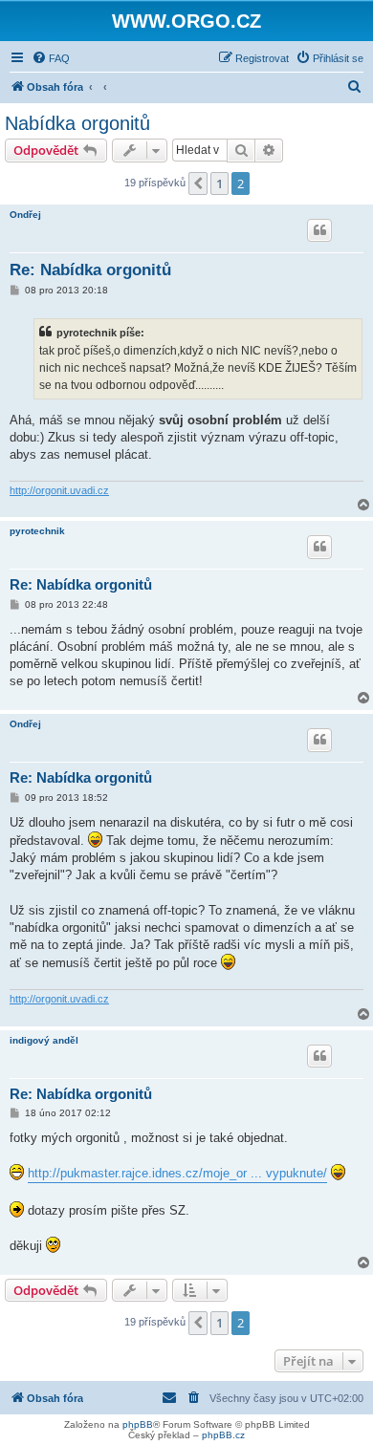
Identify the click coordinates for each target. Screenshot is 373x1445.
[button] (198, 183)
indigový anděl (44, 1040)
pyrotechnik (37, 531)
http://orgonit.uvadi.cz (59, 490)
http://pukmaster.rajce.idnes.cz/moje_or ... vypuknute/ (177, 1173)
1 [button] (219, 183)
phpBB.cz (223, 1435)
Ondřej (25, 214)
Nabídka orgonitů (77, 123)
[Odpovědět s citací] (319, 230)
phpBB (137, 1424)
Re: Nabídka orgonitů (90, 270)
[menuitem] (51, 58)
